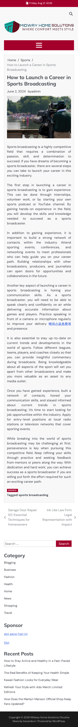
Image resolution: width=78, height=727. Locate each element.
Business (10, 570)
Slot (6, 643)
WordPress (58, 721)
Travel (8, 613)
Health (8, 584)
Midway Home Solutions (44, 717)
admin (36, 91)
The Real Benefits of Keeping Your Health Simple (36, 673)
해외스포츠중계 (60, 324)
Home (8, 591)
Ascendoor (29, 721)
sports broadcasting (33, 495)
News (7, 598)
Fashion (9, 577)
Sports (12, 490)
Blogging (10, 563)
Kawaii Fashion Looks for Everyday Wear (31, 680)
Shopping (10, 606)
